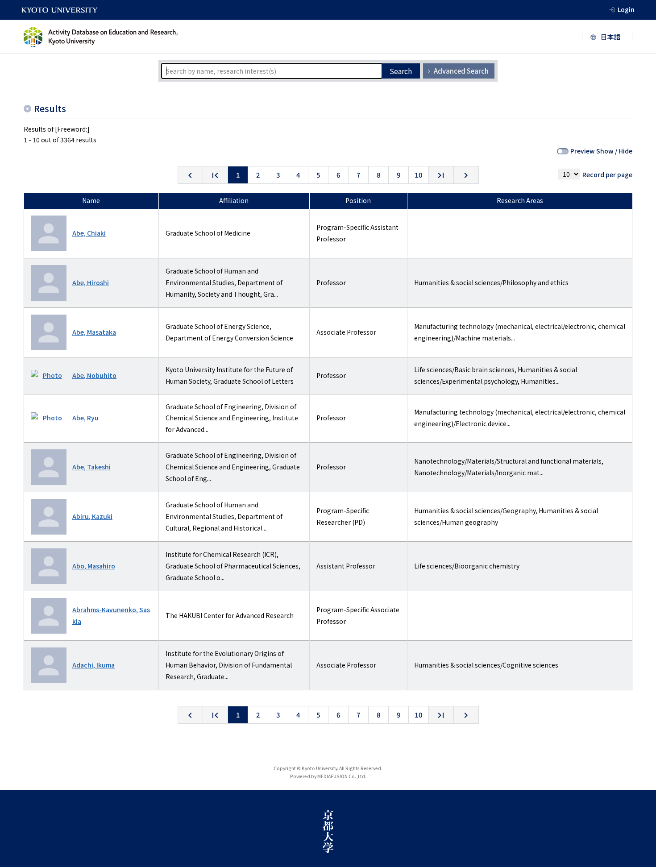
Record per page (607, 174)
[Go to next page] (466, 175)
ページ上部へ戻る (639, 850)
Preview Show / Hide (601, 150)
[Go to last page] (441, 175)
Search (401, 71)
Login (626, 9)
